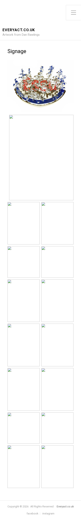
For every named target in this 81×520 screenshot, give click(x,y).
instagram (48, 513)
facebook (32, 513)
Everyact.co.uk (18, 30)
